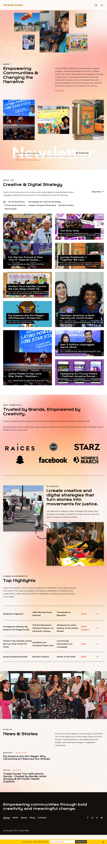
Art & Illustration (16, 202)
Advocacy (8, 753)
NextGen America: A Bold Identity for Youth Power (77, 316)
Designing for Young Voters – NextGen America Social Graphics (78, 375)
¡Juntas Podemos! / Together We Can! (73, 258)
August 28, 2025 (20, 753)
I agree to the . (29, 160)
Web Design (10, 209)
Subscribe (84, 153)
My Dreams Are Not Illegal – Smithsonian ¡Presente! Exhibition (26, 316)
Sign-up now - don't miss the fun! (35, 842)
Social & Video (66, 205)
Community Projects (15, 205)
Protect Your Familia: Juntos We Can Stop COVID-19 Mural (27, 287)
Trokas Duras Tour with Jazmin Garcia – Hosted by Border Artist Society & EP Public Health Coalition (24, 777)
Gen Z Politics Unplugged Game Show (77, 345)
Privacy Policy (34, 160)
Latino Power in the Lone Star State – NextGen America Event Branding (24, 375)
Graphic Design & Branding (42, 205)
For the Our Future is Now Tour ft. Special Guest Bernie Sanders (25, 258)
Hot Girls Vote (69, 230)
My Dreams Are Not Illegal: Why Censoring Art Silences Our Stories (26, 757)
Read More (59, 90)
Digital (6, 770)
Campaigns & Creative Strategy (44, 202)
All (4, 202)
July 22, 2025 (17, 770)
